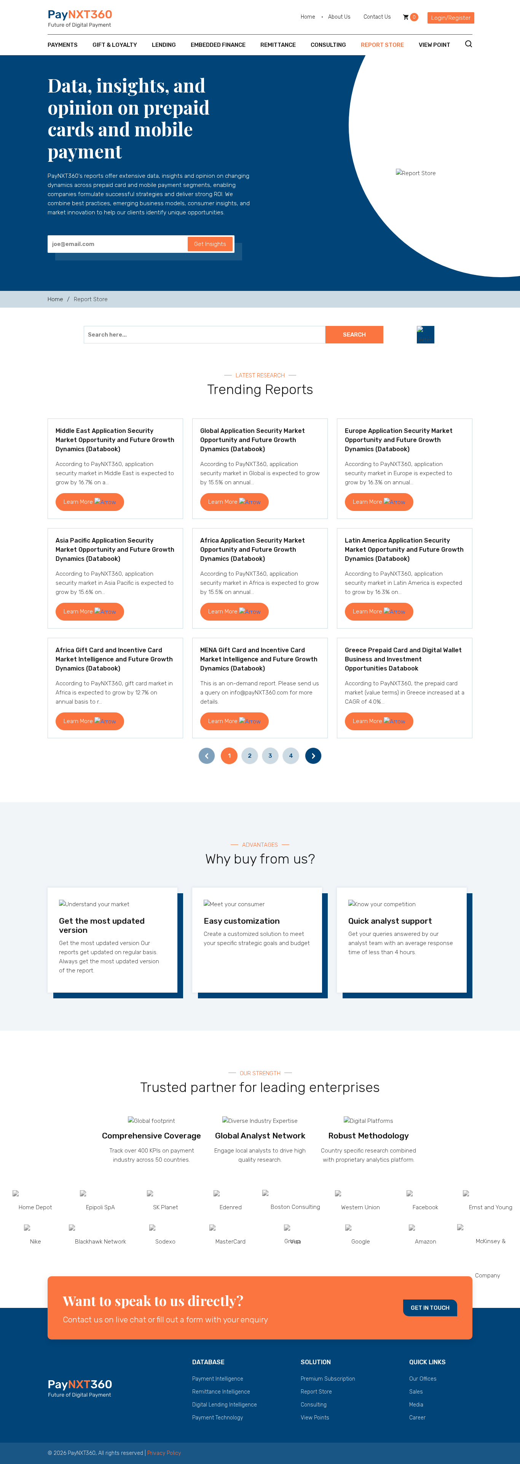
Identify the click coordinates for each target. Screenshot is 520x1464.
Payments (63, 45)
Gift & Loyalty (115, 45)
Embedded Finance (218, 45)
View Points (315, 1418)
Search (354, 334)
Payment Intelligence (217, 1379)
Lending (164, 45)
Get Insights (210, 244)
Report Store (382, 45)
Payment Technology (217, 1418)
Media (416, 1405)
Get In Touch (430, 1307)
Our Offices (423, 1379)
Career (417, 1418)
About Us (339, 17)
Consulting (328, 45)
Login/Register (451, 17)
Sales (416, 1392)
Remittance (278, 45)
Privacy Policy (164, 1453)
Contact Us (377, 17)
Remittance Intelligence (221, 1392)
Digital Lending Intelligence (224, 1405)
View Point (434, 45)
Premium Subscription (328, 1379)
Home (308, 17)
